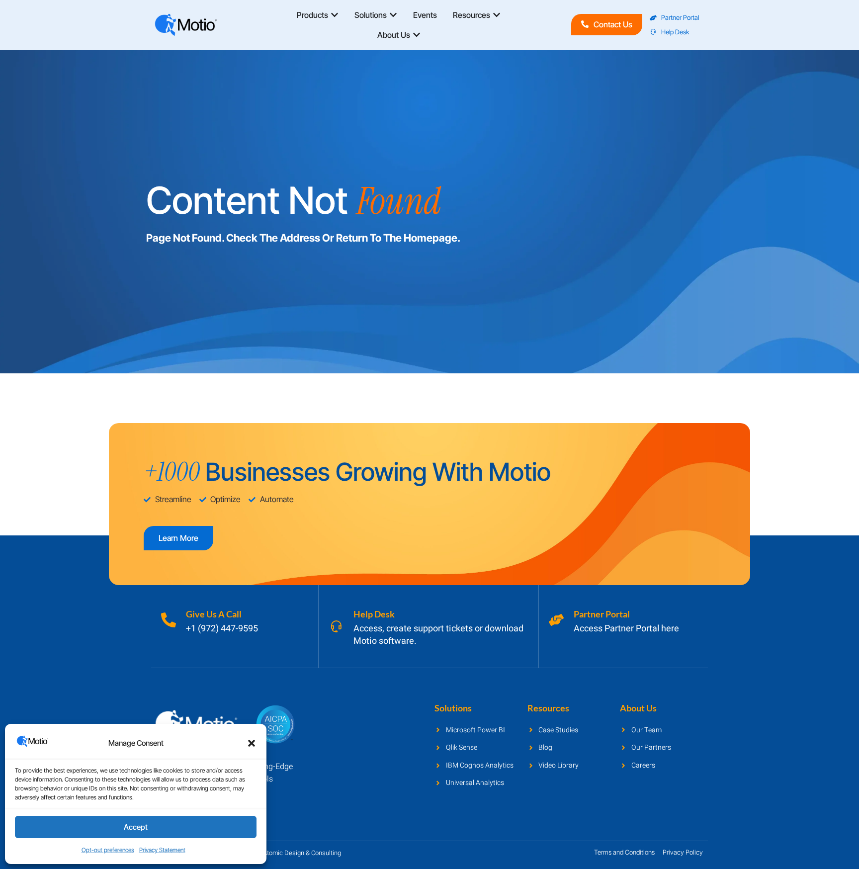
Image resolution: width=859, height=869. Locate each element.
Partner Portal (602, 613)
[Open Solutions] (393, 15)
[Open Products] (335, 15)
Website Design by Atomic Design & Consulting (275, 853)
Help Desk (374, 613)
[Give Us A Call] (168, 619)
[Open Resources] (497, 15)
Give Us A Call (214, 613)
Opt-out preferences (108, 850)
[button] (252, 743)
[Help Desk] (336, 626)
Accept (136, 827)
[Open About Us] (417, 35)
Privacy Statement (162, 850)
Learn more (178, 538)
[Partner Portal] (556, 619)
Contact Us (613, 24)
